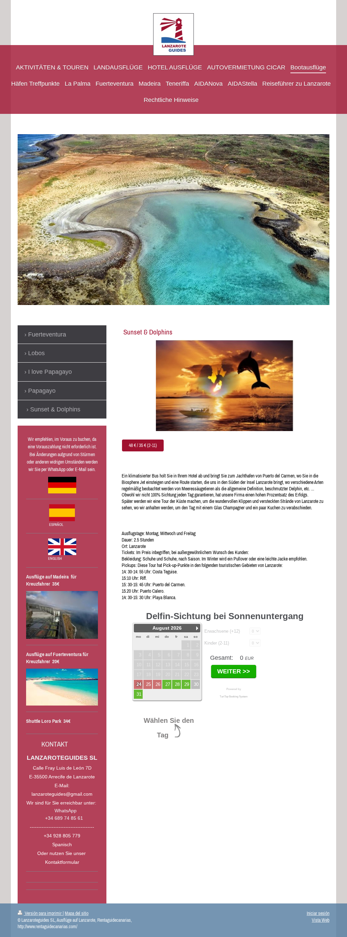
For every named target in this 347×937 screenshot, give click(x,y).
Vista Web (320, 920)
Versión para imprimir (43, 913)
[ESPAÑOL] (62, 512)
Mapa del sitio (76, 913)
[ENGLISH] (62, 546)
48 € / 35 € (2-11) (143, 445)
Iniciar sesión (318, 913)
